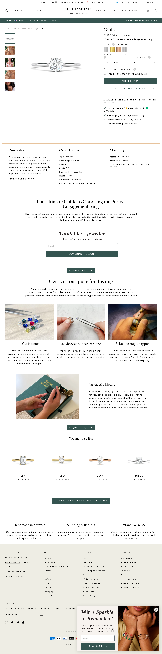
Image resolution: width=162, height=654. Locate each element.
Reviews (47, 579)
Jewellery (53, 11)
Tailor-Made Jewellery (131, 579)
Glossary (47, 587)
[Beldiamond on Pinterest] (17, 622)
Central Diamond (115, 55)
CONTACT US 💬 (49, 2)
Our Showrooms (131, 11)
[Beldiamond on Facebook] (12, 622)
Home (8, 29)
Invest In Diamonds (130, 583)
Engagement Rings (130, 562)
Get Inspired (127, 558)
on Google (133, 108)
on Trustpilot (109, 111)
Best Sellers (126, 575)
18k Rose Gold (118, 49)
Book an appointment (15, 572)
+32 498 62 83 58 (12, 562)
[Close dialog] (156, 609)
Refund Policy (88, 596)
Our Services (88, 575)
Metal (116, 44)
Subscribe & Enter (98, 646)
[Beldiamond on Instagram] (6, 622)
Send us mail (11, 567)
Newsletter (49, 596)
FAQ (84, 558)
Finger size (140, 57)
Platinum (124, 49)
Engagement (22, 11)
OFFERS (125, 2)
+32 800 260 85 (12, 558)
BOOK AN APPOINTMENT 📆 (74, 2)
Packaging (48, 592)
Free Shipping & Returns (93, 571)
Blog (46, 575)
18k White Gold (106, 49)
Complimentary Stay (14, 576)
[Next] (10, 93)
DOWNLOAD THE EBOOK (82, 254)
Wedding (38, 11)
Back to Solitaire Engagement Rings (82, 501)
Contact (47, 583)
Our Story (48, 558)
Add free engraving (119, 69)
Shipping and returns (69, 532)
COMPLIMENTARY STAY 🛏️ (105, 2)
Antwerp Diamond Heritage (56, 566)
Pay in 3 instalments (124, 35)
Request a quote (81, 270)
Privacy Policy (88, 592)
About (114, 11)
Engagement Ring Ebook (93, 566)
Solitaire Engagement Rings (25, 29)
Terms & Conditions (91, 587)
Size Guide (87, 562)
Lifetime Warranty (90, 579)
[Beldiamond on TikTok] (23, 622)
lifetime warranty (145, 532)
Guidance (101, 11)
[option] (81, 20)
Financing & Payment (92, 583)
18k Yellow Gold (112, 49)
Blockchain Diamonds (131, 587)
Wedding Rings (128, 566)
